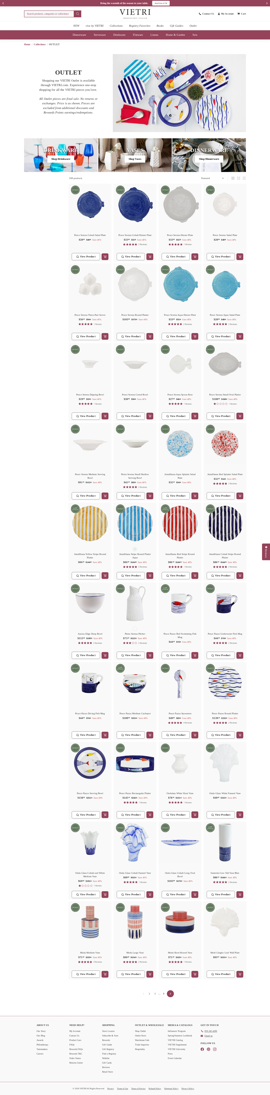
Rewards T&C (75, 1054)
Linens (154, 34)
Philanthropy (42, 1045)
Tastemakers (42, 1049)
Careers (40, 1054)
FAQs (72, 1045)
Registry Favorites (139, 25)
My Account (74, 1031)
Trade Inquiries (142, 1045)
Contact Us (74, 1036)
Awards (40, 1040)
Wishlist (105, 1058)
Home (27, 44)
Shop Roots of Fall (161, 3)
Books (160, 25)
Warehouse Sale (142, 1040)
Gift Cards (107, 1063)
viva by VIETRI (94, 25)
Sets (194, 34)
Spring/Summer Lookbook (180, 1036)
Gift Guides (176, 25)
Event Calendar (175, 1058)
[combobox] (52, 13)
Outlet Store (140, 1036)
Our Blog (41, 1036)
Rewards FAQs (76, 1049)
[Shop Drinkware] (61, 155)
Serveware (100, 34)
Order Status (75, 1058)
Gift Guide (107, 1045)
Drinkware (119, 34)
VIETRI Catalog (175, 1040)
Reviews (106, 1067)
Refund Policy (155, 1088)
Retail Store (107, 1072)
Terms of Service (138, 1088)
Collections (116, 25)
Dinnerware (79, 34)
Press (170, 1054)
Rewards (106, 1040)
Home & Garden (175, 34)
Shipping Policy (171, 1088)
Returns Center (76, 1063)
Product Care (75, 1040)
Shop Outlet (140, 1031)
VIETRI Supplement (177, 1045)
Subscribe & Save (110, 1036)
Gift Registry (108, 1049)
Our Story (41, 1031)
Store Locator (108, 1031)
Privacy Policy (188, 1088)
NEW (76, 25)
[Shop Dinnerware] (209, 155)
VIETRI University (176, 1049)
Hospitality (140, 1049)
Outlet (193, 25)
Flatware (138, 34)
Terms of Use (122, 1088)
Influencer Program (177, 1031)
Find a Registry (109, 1054)
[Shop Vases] (135, 155)
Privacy (110, 1088)
